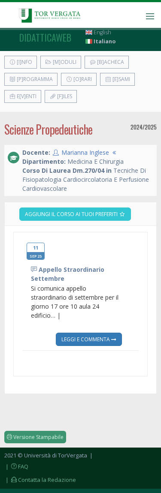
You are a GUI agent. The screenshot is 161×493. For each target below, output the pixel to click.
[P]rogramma (34, 79)
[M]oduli (64, 62)
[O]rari (82, 79)
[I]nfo (23, 62)
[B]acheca (110, 62)
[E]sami (120, 79)
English (101, 32)
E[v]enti (25, 96)
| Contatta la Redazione (40, 480)
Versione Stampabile (38, 437)
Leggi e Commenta (86, 339)
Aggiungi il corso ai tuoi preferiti (72, 214)
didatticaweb (45, 37)
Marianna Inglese (85, 152)
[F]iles (64, 96)
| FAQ (16, 466)
